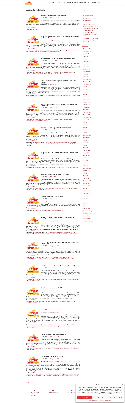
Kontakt (94, 2)
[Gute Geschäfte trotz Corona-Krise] (32, 200)
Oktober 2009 (86, 186)
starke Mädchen (75, 279)
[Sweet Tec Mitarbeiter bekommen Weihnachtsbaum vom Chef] (32, 155)
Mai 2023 (85, 56)
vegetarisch (67, 258)
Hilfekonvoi (64, 188)
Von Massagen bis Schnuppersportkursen (54, 334)
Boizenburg (50, 50)
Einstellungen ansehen (115, 397)
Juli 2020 (85, 87)
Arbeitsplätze (51, 374)
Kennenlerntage (67, 119)
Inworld (49, 167)
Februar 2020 (86, 97)
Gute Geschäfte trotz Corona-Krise (52, 197)
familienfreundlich (59, 324)
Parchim (73, 301)
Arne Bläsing (53, 188)
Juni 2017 (85, 142)
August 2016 (86, 155)
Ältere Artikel (30, 382)
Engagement (65, 374)
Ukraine (46, 189)
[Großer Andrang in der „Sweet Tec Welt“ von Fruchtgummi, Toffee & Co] (32, 107)
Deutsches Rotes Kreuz (53, 301)
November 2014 (87, 170)
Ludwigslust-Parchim (47, 375)
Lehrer (57, 233)
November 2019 (87, 102)
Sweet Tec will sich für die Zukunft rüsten (54, 16)
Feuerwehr (35, 233)
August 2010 (86, 183)
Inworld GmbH (42, 258)
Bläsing (59, 188)
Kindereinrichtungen (50, 233)
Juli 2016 (85, 158)
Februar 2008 (86, 191)
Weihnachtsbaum (74, 167)
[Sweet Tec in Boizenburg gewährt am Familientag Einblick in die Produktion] (32, 39)
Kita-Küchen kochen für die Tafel (51, 288)
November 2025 (87, 48)
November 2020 (87, 82)
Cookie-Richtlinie (93, 400)
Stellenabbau (56, 210)
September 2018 (87, 117)
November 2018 (87, 112)
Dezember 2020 (87, 79)
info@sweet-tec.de (53, 392)
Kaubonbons (71, 72)
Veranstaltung (86, 218)
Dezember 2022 (87, 61)
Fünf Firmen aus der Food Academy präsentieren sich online (60, 266)
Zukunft (37, 280)
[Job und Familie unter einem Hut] (32, 313)
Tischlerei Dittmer (36, 97)
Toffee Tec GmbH (65, 167)
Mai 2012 (85, 175)
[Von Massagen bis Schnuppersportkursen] (32, 338)
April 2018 (85, 127)
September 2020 (87, 84)
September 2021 (87, 71)
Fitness (61, 348)
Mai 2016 (85, 163)
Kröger (72, 188)
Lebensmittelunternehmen (33, 120)
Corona (48, 210)
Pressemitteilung (87, 211)
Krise (51, 210)
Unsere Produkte (62, 2)
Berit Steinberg (51, 324)
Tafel (38, 302)
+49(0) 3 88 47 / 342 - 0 (71, 392)
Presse (89, 2)
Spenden (36, 189)
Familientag (64, 50)
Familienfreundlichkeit (39, 326)
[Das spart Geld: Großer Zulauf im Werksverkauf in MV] (32, 62)
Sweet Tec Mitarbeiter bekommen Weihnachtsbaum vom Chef (59, 153)
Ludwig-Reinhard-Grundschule (68, 95)
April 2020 (85, 94)
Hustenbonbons (30, 258)
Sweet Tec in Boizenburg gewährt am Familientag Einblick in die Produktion (60, 37)
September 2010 (87, 181)
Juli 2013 (85, 173)
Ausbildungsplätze (65, 142)
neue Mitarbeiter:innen (50, 144)
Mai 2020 (85, 92)
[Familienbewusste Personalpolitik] (32, 360)
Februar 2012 (86, 178)
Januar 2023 (86, 59)
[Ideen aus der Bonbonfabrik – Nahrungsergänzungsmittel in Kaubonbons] (32, 245)
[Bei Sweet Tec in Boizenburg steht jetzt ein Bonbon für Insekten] (32, 84)
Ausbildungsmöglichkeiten (54, 142)
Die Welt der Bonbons (72, 2)
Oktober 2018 (86, 115)
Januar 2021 (86, 76)
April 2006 (85, 196)
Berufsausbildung (52, 279)
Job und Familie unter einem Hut (51, 310)
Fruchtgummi (64, 72)
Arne (49, 188)
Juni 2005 (85, 198)
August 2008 (86, 188)
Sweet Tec (41, 189)
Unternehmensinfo (88, 216)
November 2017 (87, 130)
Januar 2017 (86, 153)
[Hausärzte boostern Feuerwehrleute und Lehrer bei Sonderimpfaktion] (32, 220)
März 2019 (85, 109)
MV (41, 73)
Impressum (108, 400)
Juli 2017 (85, 140)
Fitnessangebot (37, 375)
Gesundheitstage (74, 348)
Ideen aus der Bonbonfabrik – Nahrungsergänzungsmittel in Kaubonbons (60, 243)
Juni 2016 (85, 160)
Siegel (54, 375)
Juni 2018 (85, 125)
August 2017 (86, 137)
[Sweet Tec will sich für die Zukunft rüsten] (32, 19)
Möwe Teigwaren (66, 301)
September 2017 (87, 135)
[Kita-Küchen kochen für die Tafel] (32, 291)
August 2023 (86, 54)
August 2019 (86, 107)
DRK (60, 301)
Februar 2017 (86, 150)
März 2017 (85, 148)
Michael (76, 188)
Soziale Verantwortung (88, 213)
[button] (122, 384)
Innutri (36, 258)
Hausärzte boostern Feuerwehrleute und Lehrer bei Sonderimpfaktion (57, 218)
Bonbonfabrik (57, 50)
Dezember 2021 (87, 69)
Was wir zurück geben (88, 221)
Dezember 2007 (87, 193)
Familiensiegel (48, 326)
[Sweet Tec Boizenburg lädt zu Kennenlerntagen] (32, 131)
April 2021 (85, 74)
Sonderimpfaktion (63, 233)
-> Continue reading (31, 27)
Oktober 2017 (86, 132)
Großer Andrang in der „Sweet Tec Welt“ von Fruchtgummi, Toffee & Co (60, 105)
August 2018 (86, 120)
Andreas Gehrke (51, 232)
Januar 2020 (86, 99)
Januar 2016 (86, 165)
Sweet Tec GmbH (38, 51)
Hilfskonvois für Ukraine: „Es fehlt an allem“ (55, 174)
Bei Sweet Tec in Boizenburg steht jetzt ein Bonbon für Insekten (58, 81)
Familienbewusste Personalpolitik (52, 357)
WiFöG (68, 326)
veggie (72, 258)
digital (64, 279)
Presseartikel (38, 50)
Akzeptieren (84, 397)
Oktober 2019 (86, 104)
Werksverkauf (56, 51)
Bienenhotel (50, 95)
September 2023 (87, 51)
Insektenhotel (57, 95)
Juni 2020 (85, 89)
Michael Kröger (30, 189)
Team (77, 144)
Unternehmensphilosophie (71, 375)
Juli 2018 (85, 122)
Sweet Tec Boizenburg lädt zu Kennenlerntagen (56, 128)
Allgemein (37, 29)
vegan (62, 258)
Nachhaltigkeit (82, 2)
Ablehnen (100, 397)
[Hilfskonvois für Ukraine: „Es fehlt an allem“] (32, 178)
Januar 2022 (86, 66)
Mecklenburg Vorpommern (33, 73)
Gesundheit (66, 348)
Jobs (99, 2)
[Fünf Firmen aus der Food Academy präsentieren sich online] (32, 269)
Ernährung (56, 348)
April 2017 (85, 145)
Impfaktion (41, 233)
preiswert (44, 73)
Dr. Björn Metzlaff (66, 232)
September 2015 (87, 168)
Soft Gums (49, 258)
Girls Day (68, 279)
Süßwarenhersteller (61, 144)
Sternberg (28, 302)
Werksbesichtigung (48, 51)
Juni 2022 (85, 64)
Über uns (54, 2)
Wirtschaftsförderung (31, 327)
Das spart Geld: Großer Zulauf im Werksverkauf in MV (58, 59)
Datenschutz (101, 400)
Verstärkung (29, 145)
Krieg (68, 188)
